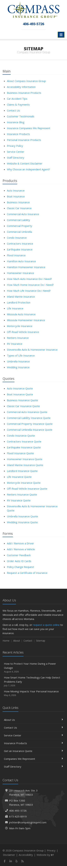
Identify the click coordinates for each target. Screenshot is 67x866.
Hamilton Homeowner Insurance (26, 267)
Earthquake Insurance (19, 249)
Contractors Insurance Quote (24, 441)
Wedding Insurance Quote (22, 522)
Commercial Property (19, 226)
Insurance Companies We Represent (28, 128)
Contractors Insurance (20, 243)
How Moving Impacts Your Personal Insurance (31, 693)
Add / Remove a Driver (20, 543)
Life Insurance (15, 308)
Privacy (51, 850)
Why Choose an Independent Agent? (28, 169)
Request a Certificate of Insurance (27, 573)
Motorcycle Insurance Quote (24, 482)
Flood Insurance (16, 255)
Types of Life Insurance (21, 355)
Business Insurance (18, 202)
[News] (22, 861)
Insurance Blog (15, 122)
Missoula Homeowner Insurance (26, 320)
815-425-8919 (18, 816)
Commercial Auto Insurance (23, 214)
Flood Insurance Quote (20, 453)
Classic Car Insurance (19, 208)
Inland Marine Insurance (21, 296)
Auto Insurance (16, 190)
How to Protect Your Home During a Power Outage (30, 667)
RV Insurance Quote (19, 500)
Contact (28, 640)
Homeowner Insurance (20, 273)
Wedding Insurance (18, 367)
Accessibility (26, 854)
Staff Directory (15, 157)
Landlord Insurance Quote (22, 471)
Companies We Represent (19, 758)
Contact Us (13, 110)
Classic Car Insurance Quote (23, 406)
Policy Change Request (20, 567)
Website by (45, 854)
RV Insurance (14, 343)
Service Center (15, 151)
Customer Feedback (19, 555)
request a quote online (46, 624)
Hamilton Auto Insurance (21, 261)
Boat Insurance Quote (20, 394)
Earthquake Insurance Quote (24, 447)
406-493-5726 (18, 810)
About (16, 640)
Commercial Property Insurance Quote (30, 423)
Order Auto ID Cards (19, 561)
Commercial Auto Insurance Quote (27, 412)
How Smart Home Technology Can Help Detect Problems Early (32, 681)
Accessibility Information (21, 87)
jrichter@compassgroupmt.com (27, 822)
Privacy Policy (15, 145)
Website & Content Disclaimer (24, 163)
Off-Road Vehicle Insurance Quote (27, 488)
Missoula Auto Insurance (21, 314)
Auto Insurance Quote (20, 388)
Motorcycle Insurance (19, 326)
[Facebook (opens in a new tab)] (5, 861)
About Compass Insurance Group (26, 81)
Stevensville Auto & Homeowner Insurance (32, 349)
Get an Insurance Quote (18, 751)
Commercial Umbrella (19, 231)
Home (6, 640)
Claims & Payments (18, 104)
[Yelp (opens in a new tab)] (16, 861)
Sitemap (40, 640)
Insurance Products (18, 134)
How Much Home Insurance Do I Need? (30, 284)
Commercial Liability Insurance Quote (29, 418)
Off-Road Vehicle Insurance (23, 332)
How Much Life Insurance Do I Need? (29, 290)
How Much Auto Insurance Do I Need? (29, 279)
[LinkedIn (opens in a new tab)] (11, 861)
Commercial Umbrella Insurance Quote (29, 429)
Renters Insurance (18, 338)
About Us (9, 719)
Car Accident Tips (17, 98)
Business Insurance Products (24, 92)
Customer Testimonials (20, 116)
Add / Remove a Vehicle (21, 549)
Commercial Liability (18, 220)
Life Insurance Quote (19, 476)
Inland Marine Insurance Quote (25, 465)
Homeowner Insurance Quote (24, 459)
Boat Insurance (16, 196)
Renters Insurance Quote (22, 494)
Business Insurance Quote (22, 400)
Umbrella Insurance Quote (22, 516)
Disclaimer (9, 854)
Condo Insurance (17, 237)
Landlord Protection (18, 302)
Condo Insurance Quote (21, 435)
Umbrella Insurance (18, 361)
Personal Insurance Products (24, 140)
